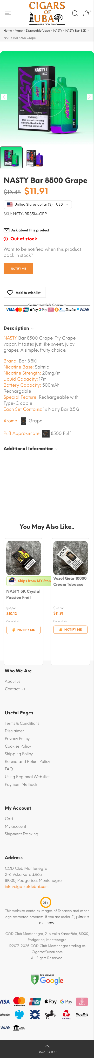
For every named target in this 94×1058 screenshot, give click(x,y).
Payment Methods (21, 784)
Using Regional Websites (27, 776)
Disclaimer (14, 731)
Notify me (18, 268)
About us (12, 681)
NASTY (57, 30)
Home (8, 30)
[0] (86, 13)
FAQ (9, 769)
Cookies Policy (18, 746)
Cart (9, 818)
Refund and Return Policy (27, 761)
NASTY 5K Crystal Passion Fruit (23, 594)
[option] (47, 98)
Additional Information (29, 448)
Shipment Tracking (21, 834)
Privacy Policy (17, 738)
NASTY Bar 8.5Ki (76, 30)
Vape (19, 30)
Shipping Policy (19, 754)
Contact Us (15, 689)
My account (15, 826)
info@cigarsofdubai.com (26, 886)
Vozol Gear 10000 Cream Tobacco (70, 581)
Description (16, 328)
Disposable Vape (38, 30)
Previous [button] (4, 97)
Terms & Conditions (22, 723)
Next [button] (90, 97)
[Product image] (23, 558)
